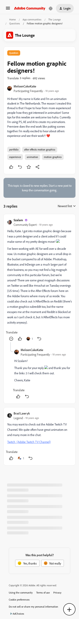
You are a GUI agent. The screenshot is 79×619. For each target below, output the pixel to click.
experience (15, 157)
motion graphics (53, 157)
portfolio (13, 149)
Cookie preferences (19, 599)
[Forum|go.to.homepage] (29, 8)
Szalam (18, 220)
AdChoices (18, 613)
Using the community (21, 592)
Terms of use (43, 592)
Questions (14, 23)
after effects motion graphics (39, 149)
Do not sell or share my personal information (33, 606)
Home (12, 19)
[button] (8, 9)
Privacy (57, 592)
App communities (32, 19)
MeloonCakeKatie (25, 86)
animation (32, 157)
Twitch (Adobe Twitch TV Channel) (29, 442)
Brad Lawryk (22, 413)
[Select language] (50, 8)
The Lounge (54, 19)
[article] (39, 280)
